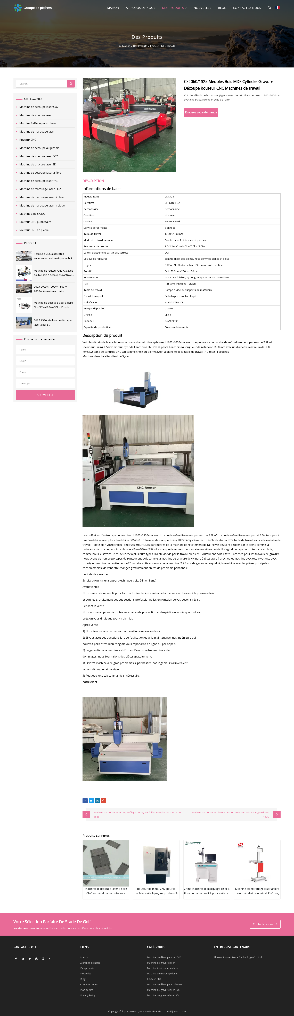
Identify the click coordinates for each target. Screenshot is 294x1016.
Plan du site (86, 989)
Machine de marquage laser (37, 131)
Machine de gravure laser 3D (37, 164)
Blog (222, 8)
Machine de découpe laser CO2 (39, 107)
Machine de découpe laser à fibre (40, 172)
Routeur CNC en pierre (34, 230)
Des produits (173, 8)
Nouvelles (202, 8)
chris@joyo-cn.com (175, 1011)
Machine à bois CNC (32, 214)
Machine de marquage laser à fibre (41, 197)
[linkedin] (22, 958)
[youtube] (36, 958)
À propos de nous (140, 8)
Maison (113, 8)
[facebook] (16, 958)
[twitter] (29, 958)
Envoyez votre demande (201, 112)
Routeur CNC (157, 46)
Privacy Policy (87, 995)
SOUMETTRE (45, 395)
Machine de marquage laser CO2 (40, 189)
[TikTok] (50, 958)
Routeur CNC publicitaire (35, 222)
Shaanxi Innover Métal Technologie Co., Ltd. (238, 957)
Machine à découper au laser (37, 123)
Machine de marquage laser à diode (42, 205)
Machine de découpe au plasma (39, 148)
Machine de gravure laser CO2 (38, 156)
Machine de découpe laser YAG (38, 181)
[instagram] (43, 958)
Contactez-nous (247, 8)
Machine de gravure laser (35, 115)
